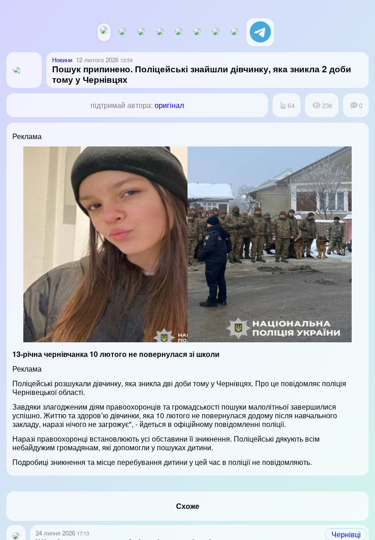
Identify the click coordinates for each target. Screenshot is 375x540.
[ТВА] (216, 32)
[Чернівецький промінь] (141, 32)
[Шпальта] (122, 32)
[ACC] (160, 32)
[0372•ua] (234, 32)
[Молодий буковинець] (178, 32)
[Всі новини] (103, 31)
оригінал (169, 105)
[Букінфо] (197, 32)
